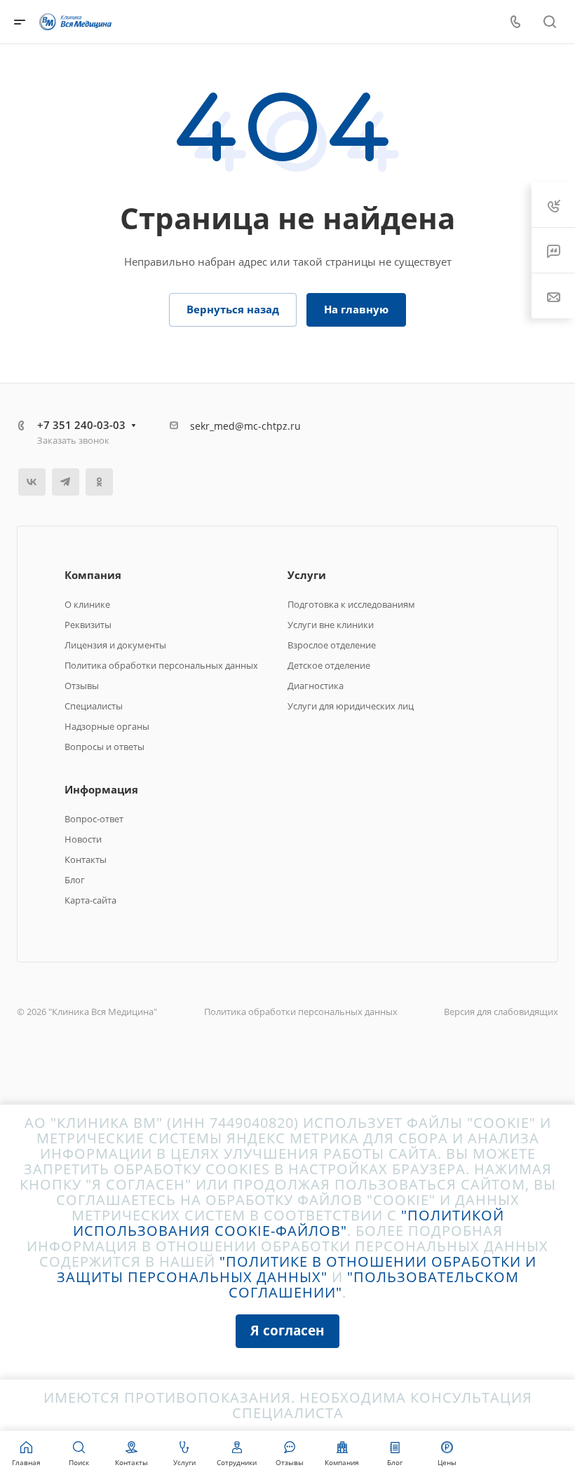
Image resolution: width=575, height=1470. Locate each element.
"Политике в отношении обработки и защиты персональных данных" (296, 1269)
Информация (101, 789)
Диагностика (316, 685)
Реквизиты (88, 624)
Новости (83, 839)
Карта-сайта (90, 900)
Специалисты (94, 706)
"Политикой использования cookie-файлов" (288, 1223)
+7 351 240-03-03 (81, 425)
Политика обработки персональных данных (161, 665)
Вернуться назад (233, 309)
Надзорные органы (107, 726)
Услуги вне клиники (331, 624)
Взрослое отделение (332, 645)
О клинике (87, 604)
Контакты (86, 859)
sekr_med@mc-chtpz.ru (245, 426)
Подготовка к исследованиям (351, 604)
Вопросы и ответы (104, 746)
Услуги (307, 575)
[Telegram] (65, 482)
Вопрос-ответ (94, 818)
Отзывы (82, 685)
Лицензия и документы (115, 645)
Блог (75, 879)
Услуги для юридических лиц (351, 706)
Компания (93, 575)
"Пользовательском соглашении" (374, 1284)
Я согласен (287, 1330)
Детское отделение (329, 665)
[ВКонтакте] (32, 482)
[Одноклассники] (99, 482)
